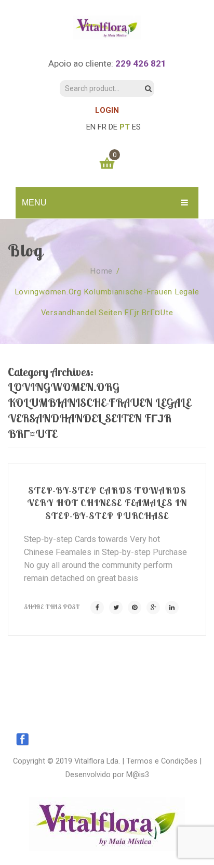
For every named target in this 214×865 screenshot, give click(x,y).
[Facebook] (97, 607)
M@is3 (137, 774)
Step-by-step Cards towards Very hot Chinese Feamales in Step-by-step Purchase (106, 503)
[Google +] (153, 607)
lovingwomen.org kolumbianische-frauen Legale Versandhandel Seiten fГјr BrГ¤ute (107, 302)
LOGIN (107, 110)
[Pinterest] (134, 607)
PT (124, 127)
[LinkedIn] (172, 607)
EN (91, 127)
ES (136, 127)
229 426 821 (140, 63)
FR (102, 127)
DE (113, 127)
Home (101, 271)
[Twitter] (116, 607)
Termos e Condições (161, 761)
